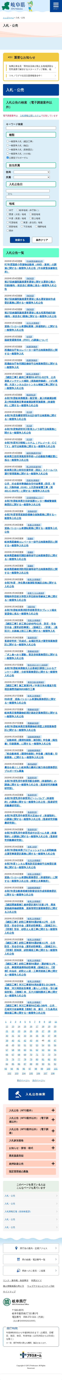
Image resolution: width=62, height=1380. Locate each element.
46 (49, 1040)
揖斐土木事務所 (34, 874)
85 (13, 1064)
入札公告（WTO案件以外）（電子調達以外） (28, 1120)
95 (18, 1069)
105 (31, 1073)
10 (50, 1022)
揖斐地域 (36, 214)
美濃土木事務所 (34, 525)
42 (25, 1040)
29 (55, 1031)
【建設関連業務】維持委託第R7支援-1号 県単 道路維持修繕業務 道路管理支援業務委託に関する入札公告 (31, 908)
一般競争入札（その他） (20, 153)
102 (9, 1073)
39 (7, 1040)
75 (7, 1059)
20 (55, 1026)
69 (25, 1054)
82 (49, 1059)
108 (52, 1073)
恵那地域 (13, 226)
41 (19, 1040)
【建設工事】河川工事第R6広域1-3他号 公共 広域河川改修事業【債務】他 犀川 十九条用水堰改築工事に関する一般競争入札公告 (31, 1009)
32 (19, 1036)
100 (48, 1069)
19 (49, 1026)
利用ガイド (36, 1280)
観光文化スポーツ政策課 (38, 665)
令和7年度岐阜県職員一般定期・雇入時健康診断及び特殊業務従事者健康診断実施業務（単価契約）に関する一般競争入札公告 (30, 402)
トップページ (8, 18)
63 (43, 1050)
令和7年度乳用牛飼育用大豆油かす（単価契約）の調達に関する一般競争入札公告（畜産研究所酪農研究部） (31, 819)
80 (37, 1059)
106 (38, 1073)
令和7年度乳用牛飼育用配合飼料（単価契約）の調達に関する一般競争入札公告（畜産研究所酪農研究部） (31, 785)
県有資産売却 (16, 1155)
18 (43, 1026)
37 (49, 1036)
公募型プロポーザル (18, 158)
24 (25, 1031)
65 (55, 1050)
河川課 (29, 412)
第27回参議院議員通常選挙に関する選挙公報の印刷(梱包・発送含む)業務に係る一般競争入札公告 (31, 285)
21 (7, 1031)
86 (19, 1064)
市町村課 (30, 278)
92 (55, 1064)
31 (13, 1036)
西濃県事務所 (31, 347)
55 (49, 1045)
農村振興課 (32, 764)
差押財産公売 (16, 1164)
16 (31, 1026)
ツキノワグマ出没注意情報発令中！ (26, 75)
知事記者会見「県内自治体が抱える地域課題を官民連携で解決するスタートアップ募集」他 (31, 67)
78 (25, 1059)
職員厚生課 (31, 395)
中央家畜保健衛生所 (34, 261)
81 (43, 1059)
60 (25, 1050)
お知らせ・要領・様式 (21, 1148)
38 (55, 1036)
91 (49, 1064)
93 (6, 1069)
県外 (11, 230)
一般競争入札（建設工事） (21, 141)
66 (7, 1054)
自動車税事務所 (34, 737)
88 (31, 1064)
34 (31, 1036)
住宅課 (29, 337)
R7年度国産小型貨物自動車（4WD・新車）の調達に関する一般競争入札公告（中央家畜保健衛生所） (31, 268)
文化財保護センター (34, 498)
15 (25, 1026)
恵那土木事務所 (34, 620)
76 (13, 1059)
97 (30, 1069)
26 (37, 1031)
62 (37, 1050)
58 (13, 1050)
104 (24, 1073)
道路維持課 (32, 511)
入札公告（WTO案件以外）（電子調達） (28, 1131)
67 (13, 1054)
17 (37, 1026)
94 (12, 1069)
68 (19, 1054)
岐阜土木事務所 (32, 374)
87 (25, 1064)
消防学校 (31, 607)
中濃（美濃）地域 (17, 218)
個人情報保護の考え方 (13, 1286)
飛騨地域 (42, 226)
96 (24, 1069)
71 (37, 1054)
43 (31, 1040)
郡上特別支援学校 (33, 467)
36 (43, 1036)
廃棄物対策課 (33, 651)
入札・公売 (10, 1196)
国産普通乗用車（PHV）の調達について (26, 340)
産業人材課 (32, 847)
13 (13, 1026)
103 (16, 1073)
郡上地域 (36, 218)
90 (43, 1064)
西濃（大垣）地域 (17, 214)
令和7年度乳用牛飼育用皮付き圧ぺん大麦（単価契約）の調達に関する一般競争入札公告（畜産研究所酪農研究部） (31, 836)
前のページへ (23, 1080)
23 (19, 1031)
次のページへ (38, 1080)
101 (55, 1069)
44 (37, 1040)
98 (36, 1069)
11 (56, 1022)
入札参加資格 (16, 1140)
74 (55, 1054)
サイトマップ (9, 1291)
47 (55, 1040)
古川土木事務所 (32, 323)
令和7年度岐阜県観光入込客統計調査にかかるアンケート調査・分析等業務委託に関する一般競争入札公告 (31, 672)
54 (43, 1045)
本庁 (11, 210)
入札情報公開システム (30, 115)
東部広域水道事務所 (36, 682)
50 (19, 1045)
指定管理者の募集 (18, 1171)
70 (31, 1054)
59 (19, 1050)
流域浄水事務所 (32, 480)
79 (31, 1059)
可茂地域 (13, 222)
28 (49, 1031)
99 (42, 1069)
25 (31, 1031)
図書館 (30, 539)
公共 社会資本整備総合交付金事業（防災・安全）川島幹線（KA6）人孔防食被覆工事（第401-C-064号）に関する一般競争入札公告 (30, 487)
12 (7, 1026)
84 (7, 1064)
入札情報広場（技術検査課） (18, 1211)
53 (37, 1045)
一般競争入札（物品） (19, 145)
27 (43, 1031)
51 (25, 1045)
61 (31, 1050)
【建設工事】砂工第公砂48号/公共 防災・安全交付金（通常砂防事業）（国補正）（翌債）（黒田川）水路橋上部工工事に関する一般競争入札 (31, 627)
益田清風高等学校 (33, 453)
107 (45, 1073)
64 (49, 1050)
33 (25, 1036)
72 (43, 1054)
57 (7, 1050)
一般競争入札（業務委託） (21, 149)
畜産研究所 (32, 638)
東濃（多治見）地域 (32, 222)
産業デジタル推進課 (36, 593)
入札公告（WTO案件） (21, 1110)
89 (37, 1064)
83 (55, 1059)
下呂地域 (27, 226)
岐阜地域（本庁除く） (29, 210)
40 (13, 1040)
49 (13, 1045)
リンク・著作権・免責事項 (15, 1280)
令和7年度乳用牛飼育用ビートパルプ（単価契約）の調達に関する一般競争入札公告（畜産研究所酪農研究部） (31, 802)
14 (19, 1026)
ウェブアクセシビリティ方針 (40, 1286)
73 (49, 1054)
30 (7, 1036)
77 (19, 1059)
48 (7, 1045)
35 (37, 1036)
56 (55, 1045)
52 (31, 1045)
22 (13, 1031)
